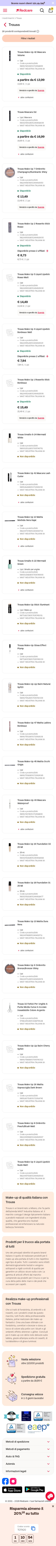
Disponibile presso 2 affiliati (31, 251)
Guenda (41, 90)
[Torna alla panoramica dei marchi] (5, 24)
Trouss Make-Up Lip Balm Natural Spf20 (33, 685)
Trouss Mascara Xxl (26, 112)
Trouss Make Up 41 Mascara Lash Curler (33, 475)
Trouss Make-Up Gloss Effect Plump (31, 647)
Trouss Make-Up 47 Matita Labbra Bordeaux (34, 724)
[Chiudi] (53, 3)
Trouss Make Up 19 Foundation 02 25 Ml (34, 845)
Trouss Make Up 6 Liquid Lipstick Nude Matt (33, 1163)
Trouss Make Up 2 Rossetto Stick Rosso (33, 225)
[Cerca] (42, 10)
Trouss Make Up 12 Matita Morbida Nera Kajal (30, 518)
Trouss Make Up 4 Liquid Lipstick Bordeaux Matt (33, 330)
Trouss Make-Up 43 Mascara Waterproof (31, 801)
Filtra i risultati (28, 38)
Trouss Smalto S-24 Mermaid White (31, 436)
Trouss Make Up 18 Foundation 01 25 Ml (33, 884)
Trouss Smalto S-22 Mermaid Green (31, 562)
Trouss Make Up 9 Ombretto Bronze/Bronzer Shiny (31, 967)
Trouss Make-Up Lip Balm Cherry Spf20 (33, 1047)
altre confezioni (26, 97)
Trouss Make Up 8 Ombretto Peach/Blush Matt (31, 1124)
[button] (28, 1441)
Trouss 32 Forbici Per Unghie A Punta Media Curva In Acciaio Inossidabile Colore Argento (32, 1007)
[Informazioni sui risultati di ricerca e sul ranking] (37, 31)
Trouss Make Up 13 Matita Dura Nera (32, 923)
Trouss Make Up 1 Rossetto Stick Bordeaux (33, 381)
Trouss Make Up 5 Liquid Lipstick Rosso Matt (33, 276)
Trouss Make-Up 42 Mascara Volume (31, 53)
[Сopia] (33, 1528)
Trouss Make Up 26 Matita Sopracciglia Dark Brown (30, 1086)
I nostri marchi (8, 18)
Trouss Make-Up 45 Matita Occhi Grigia (33, 763)
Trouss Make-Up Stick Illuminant (33, 604)
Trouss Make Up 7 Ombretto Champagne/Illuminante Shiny (32, 170)
